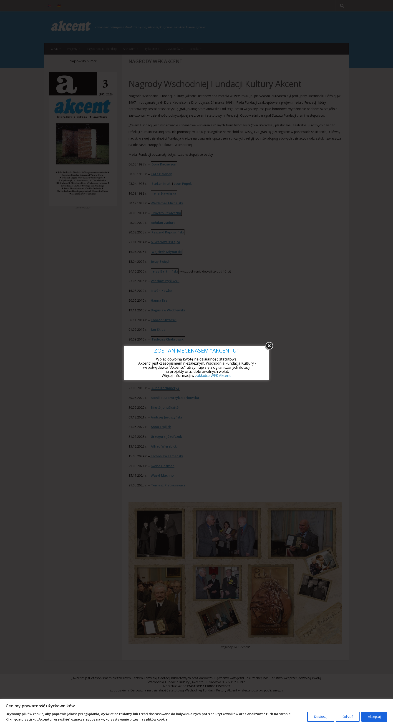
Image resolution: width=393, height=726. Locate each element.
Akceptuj (374, 716)
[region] (196, 712)
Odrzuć (348, 716)
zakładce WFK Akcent (213, 375)
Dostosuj (321, 716)
